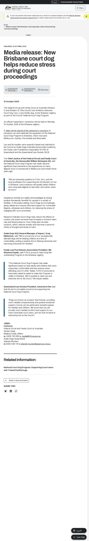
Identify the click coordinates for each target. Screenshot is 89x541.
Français (80, 530)
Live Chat (80, 537)
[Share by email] (16, 391)
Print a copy (44, 89)
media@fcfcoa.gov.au (31, 336)
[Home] (18, 6)
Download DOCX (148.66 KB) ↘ (29, 89)
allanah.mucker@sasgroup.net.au (35, 344)
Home (6, 24)
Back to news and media (18, 380)
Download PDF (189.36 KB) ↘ (13, 89)
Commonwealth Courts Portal (72, 2)
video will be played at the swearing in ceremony (27, 130)
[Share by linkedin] (11, 391)
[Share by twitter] (5, 391)
